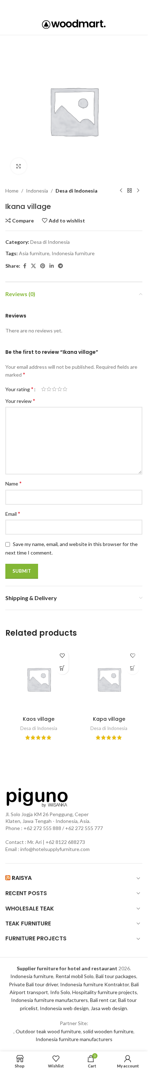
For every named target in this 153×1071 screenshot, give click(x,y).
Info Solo (60, 992)
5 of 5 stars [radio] (65, 389)
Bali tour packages (116, 976)
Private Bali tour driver (33, 984)
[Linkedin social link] (83, 6)
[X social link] (63, 6)
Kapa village (109, 719)
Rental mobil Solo (75, 976)
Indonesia (37, 191)
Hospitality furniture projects (104, 992)
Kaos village (38, 719)
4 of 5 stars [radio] (59, 389)
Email (12, 513)
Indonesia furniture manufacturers (49, 1000)
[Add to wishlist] (62, 656)
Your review (20, 400)
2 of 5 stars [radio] (49, 389)
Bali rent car (103, 1000)
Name (13, 483)
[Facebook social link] (53, 6)
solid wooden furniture (108, 1031)
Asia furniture (34, 253)
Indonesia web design (64, 1008)
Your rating (19, 389)
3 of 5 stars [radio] (54, 389)
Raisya (22, 878)
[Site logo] (74, 24)
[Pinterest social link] (73, 6)
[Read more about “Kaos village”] (62, 668)
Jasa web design (109, 1008)
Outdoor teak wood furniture (48, 1031)
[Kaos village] (38, 679)
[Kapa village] (109, 679)
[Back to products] (129, 191)
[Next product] (138, 191)
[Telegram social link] (93, 6)
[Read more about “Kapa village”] (132, 668)
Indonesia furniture (73, 253)
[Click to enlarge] (19, 166)
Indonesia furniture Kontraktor (94, 984)
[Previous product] (121, 191)
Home (12, 191)
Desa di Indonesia (76, 191)
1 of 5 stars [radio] (43, 389)
